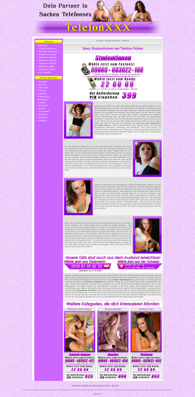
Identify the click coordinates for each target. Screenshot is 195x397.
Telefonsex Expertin (47, 54)
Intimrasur (43, 99)
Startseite (43, 45)
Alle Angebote (45, 72)
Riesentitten (44, 111)
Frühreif (42, 90)
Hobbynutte (44, 96)
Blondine (43, 84)
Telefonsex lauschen (48, 63)
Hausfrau (43, 93)
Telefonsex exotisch (47, 57)
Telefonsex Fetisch (47, 69)
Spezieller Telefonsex (48, 51)
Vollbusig (43, 120)
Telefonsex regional (47, 60)
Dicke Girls (43, 87)
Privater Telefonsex (47, 48)
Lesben (42, 102)
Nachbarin (43, 105)
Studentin (43, 117)
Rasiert (42, 108)
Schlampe (43, 114)
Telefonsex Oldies (47, 66)
